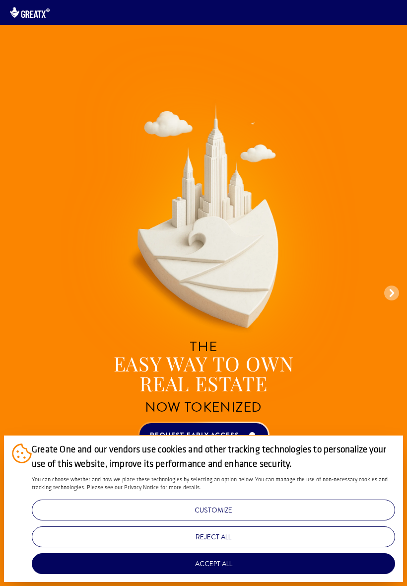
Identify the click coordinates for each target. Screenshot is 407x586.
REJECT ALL (213, 537)
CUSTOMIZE (213, 510)
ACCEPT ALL (213, 564)
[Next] (391, 293)
